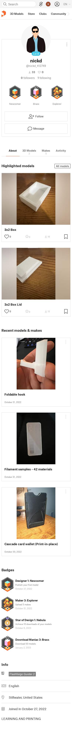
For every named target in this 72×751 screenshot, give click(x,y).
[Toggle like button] (6, 236)
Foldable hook (14, 394)
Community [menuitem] (58, 13)
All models (62, 166)
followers (28, 77)
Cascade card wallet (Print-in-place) (31, 544)
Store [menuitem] (31, 13)
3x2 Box (10, 229)
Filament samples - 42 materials (28, 469)
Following (44, 77)
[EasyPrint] (41, 4)
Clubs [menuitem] (43, 13)
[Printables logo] (3, 14)
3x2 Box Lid (13, 304)
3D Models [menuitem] (16, 13)
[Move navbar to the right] (68, 13)
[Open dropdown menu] (67, 43)
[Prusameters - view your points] (48, 4)
